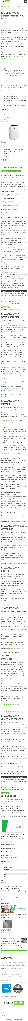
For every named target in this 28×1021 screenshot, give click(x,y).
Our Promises (4, 1012)
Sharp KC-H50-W (18, 33)
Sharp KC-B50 (11, 634)
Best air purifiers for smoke (11, 704)
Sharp (6, 178)
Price (5, 115)
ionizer (21, 445)
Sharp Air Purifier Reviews (10, 24)
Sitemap (3, 1015)
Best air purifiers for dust (10, 708)
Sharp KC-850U (5, 259)
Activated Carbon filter (11, 420)
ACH (5, 545)
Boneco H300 (12, 279)
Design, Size (7, 117)
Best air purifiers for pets (16, 648)
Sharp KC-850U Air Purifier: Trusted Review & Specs (6, 930)
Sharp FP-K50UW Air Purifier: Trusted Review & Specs (7, 916)
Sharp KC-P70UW (18, 56)
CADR (5, 553)
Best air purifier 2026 (15, 309)
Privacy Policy (4, 1009)
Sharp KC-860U (8, 804)
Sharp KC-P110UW (6, 58)
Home (3, 7)
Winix (13, 369)
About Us (3, 1007)
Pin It (2, 899)
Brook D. (11, 938)
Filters (6, 119)
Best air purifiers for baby (16, 604)
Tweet (17, 897)
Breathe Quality (7, 85)
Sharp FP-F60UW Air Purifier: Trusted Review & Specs (20, 916)
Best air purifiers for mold (10, 711)
